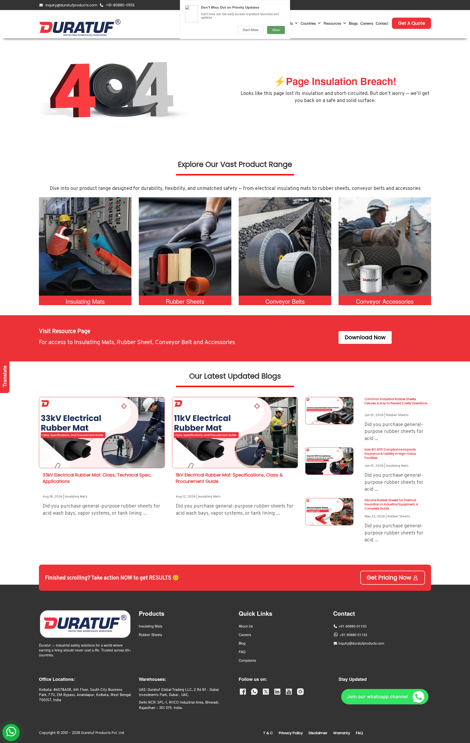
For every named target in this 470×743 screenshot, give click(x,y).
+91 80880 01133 (353, 634)
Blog (242, 643)
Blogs (353, 23)
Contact (382, 23)
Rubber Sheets (150, 634)
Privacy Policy (291, 732)
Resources (332, 23)
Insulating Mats (150, 626)
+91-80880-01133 (120, 5)
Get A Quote (411, 23)
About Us (246, 626)
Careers (366, 23)
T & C (268, 732)
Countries (308, 23)
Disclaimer (318, 732)
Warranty (341, 732)
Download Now (365, 337)
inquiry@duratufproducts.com (71, 5)
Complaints (247, 660)
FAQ (242, 651)
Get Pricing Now (390, 577)
